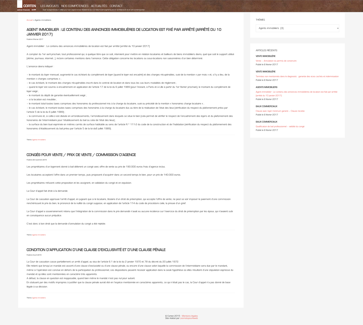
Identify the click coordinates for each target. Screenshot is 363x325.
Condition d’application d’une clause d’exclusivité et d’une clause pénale (96, 250)
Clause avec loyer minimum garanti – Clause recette (280, 111)
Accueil (30, 20)
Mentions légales (190, 316)
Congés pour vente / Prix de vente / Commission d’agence (81, 155)
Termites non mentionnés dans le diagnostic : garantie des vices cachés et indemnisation (297, 76)
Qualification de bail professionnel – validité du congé (280, 126)
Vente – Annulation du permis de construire (276, 61)
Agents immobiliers (39, 140)
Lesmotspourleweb (189, 318)
